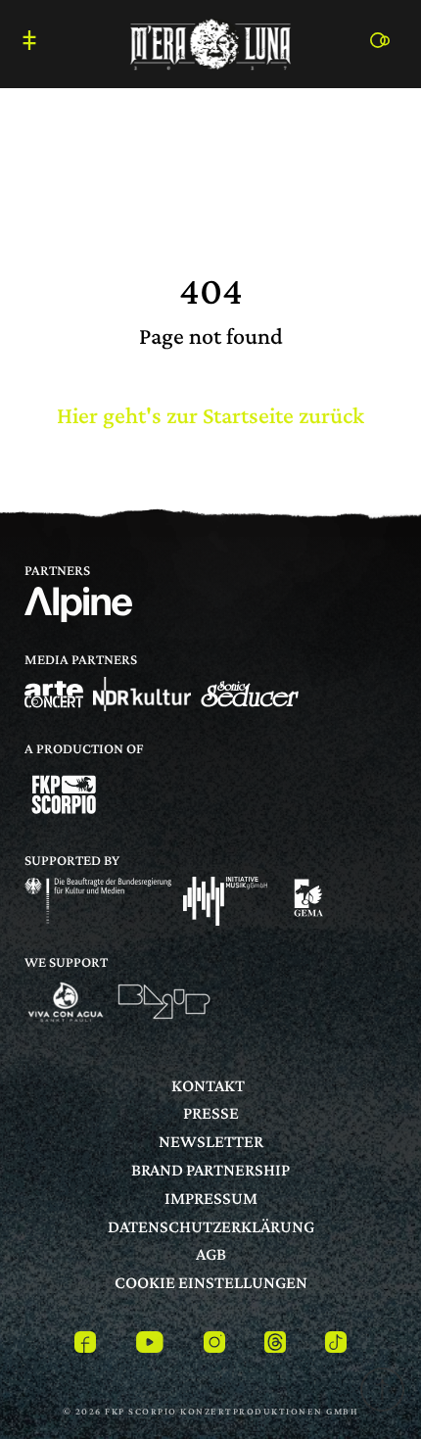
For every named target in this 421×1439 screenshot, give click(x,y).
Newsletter (211, 1141)
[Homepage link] (210, 41)
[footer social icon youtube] (149, 1345)
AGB (211, 1254)
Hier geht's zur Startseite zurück (210, 415)
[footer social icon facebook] (85, 1345)
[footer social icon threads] (275, 1345)
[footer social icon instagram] (214, 1345)
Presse (211, 1113)
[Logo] (53, 694)
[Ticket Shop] (385, 39)
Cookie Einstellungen (211, 1282)
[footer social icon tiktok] (336, 1345)
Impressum (210, 1198)
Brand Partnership (210, 1169)
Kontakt (208, 1085)
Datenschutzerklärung (211, 1226)
